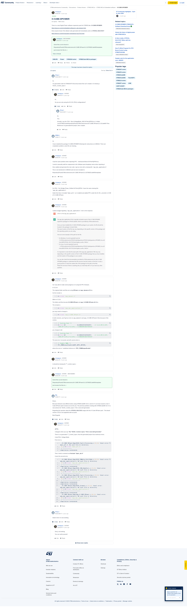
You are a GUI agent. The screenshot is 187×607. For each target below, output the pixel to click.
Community (76, 573)
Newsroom (76, 577)
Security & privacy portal (123, 577)
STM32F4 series (121, 72)
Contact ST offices (78, 564)
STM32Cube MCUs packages (87, 59)
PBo (56, 395)
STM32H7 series (121, 69)
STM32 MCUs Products (120, 62)
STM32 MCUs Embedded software (105, 7)
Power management (120, 44)
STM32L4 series (121, 80)
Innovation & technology (52, 577)
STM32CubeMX (120, 75)
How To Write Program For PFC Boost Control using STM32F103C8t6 (124, 50)
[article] (82, 82)
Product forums (81, 7)
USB (129, 83)
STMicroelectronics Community (59, 7)
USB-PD (55, 59)
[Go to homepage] (57, 555)
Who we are (49, 565)
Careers (48, 581)
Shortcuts (103, 564)
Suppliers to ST (50, 585)
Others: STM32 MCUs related (122, 54)
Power (62, 59)
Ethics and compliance (123, 565)
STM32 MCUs (91, 7)
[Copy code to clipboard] (110, 296)
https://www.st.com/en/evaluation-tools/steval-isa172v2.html (68, 33)
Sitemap (103, 567)
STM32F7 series (121, 83)
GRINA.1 (57, 135)
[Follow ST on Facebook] (127, 584)
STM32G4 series (71, 59)
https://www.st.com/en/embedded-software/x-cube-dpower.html (69, 28)
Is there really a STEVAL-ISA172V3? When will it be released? (123, 40)
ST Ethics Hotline (122, 569)
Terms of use (84, 601)
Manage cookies (127, 601)
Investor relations (51, 569)
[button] (173, 2)
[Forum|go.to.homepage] (7, 3)
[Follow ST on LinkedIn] (121, 584)
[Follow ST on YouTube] (130, 584)
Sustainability (50, 573)
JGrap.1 (57, 75)
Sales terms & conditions (97, 601)
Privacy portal (117, 601)
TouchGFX (131, 77)
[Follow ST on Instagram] (124, 584)
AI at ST (75, 585)
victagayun (58, 11)
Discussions (72, 7)
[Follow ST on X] (118, 584)
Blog (47, 589)
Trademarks (108, 601)
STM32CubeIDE (121, 77)
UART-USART (120, 86)
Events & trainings (78, 581)
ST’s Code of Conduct (123, 573)
